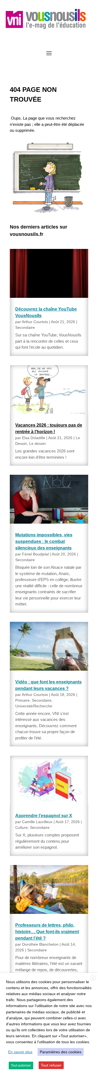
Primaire (22, 700)
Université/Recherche (33, 706)
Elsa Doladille (33, 438)
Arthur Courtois (35, 322)
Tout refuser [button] (51, 1065)
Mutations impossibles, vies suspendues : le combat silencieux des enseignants (43, 541)
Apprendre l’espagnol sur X (43, 815)
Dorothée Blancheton (40, 944)
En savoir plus (20, 1052)
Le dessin (37, 443)
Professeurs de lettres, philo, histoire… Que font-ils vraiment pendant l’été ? (47, 931)
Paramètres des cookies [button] (60, 1052)
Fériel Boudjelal (35, 554)
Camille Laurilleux (37, 822)
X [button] (93, 978)
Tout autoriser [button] (21, 1065)
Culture (21, 827)
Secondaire (25, 327)
